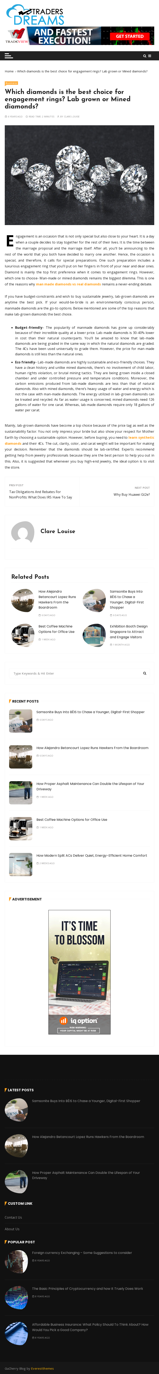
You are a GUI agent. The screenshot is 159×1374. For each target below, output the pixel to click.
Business (11, 83)
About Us (12, 1229)
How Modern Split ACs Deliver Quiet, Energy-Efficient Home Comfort (91, 855)
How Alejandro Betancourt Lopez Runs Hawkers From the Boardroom (92, 747)
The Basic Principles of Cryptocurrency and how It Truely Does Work (87, 1288)
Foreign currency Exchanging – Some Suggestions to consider (82, 1252)
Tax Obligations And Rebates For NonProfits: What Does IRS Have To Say (40, 494)
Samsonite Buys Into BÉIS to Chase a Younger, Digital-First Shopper (90, 712)
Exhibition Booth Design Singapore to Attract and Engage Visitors (129, 631)
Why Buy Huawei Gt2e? (132, 494)
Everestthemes (42, 1368)
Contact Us (13, 1217)
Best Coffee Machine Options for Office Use (71, 819)
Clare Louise (72, 116)
